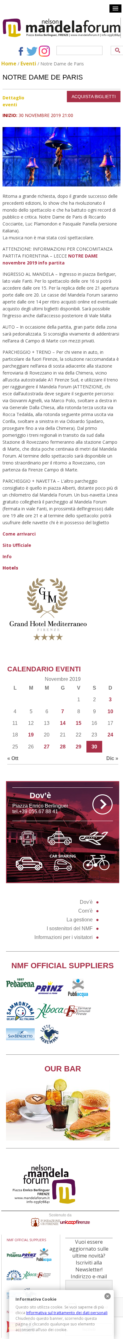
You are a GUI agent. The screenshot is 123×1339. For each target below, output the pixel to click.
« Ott (12, 758)
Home (8, 63)
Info (7, 556)
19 (31, 734)
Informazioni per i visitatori (63, 937)
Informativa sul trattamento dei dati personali (67, 1312)
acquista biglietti (94, 96)
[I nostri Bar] (58, 1139)
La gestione (80, 919)
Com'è (85, 911)
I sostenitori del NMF (70, 928)
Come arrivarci (19, 534)
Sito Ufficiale (17, 545)
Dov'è (86, 902)
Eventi (28, 63)
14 (63, 723)
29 (78, 746)
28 (63, 746)
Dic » (112, 758)
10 (110, 711)
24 (110, 734)
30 (94, 746)
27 (47, 746)
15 (78, 723)
